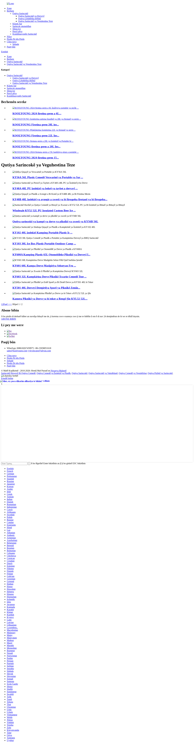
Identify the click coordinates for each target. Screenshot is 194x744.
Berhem (10, 11)
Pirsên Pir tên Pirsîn (15, 39)
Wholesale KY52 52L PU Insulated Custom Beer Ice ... (44, 210)
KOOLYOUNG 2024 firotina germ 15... (35, 157)
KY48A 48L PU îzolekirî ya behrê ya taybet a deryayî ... (45, 188)
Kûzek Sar (17, 24)
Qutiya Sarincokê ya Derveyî (31, 16)
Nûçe (9, 36)
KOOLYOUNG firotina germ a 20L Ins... (36, 146)
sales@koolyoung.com (17, 350)
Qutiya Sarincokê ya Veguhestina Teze (35, 21)
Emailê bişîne (7, 378)
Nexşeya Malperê (58, 370)
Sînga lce (16, 29)
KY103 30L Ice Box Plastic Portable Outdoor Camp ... (44, 243)
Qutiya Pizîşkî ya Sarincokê (160, 373)
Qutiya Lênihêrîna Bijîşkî (29, 18)
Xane (9, 8)
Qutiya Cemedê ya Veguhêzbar (133, 373)
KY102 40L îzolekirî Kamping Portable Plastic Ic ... (42, 232)
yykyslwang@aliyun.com (39, 350)
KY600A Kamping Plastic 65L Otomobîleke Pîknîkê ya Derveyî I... (51, 254)
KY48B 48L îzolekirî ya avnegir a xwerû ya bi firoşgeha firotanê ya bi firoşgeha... (59, 199)
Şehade (15, 44)
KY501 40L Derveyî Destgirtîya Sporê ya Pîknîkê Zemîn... (46, 287)
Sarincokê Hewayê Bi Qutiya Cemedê (18, 373)
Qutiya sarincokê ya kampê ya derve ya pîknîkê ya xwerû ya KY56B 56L (55, 221)
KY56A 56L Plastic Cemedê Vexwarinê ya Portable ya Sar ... (47, 177)
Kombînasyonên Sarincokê (24, 34)
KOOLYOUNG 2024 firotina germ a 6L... (36, 113)
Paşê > (6, 304)
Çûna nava (11, 41)
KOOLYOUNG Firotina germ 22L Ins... (35, 135)
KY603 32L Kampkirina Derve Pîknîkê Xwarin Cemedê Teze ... (49, 276)
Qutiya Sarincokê (20, 13)
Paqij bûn (11, 47)
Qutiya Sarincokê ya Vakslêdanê (103, 373)
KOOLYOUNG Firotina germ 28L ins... (35, 124)
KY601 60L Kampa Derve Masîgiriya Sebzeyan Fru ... (44, 265)
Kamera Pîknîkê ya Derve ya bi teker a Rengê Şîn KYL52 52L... (49, 298)
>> (10, 304)
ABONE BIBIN (8, 319)
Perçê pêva (17, 31)
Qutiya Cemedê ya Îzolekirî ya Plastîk (54, 373)
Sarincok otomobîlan (21, 26)
